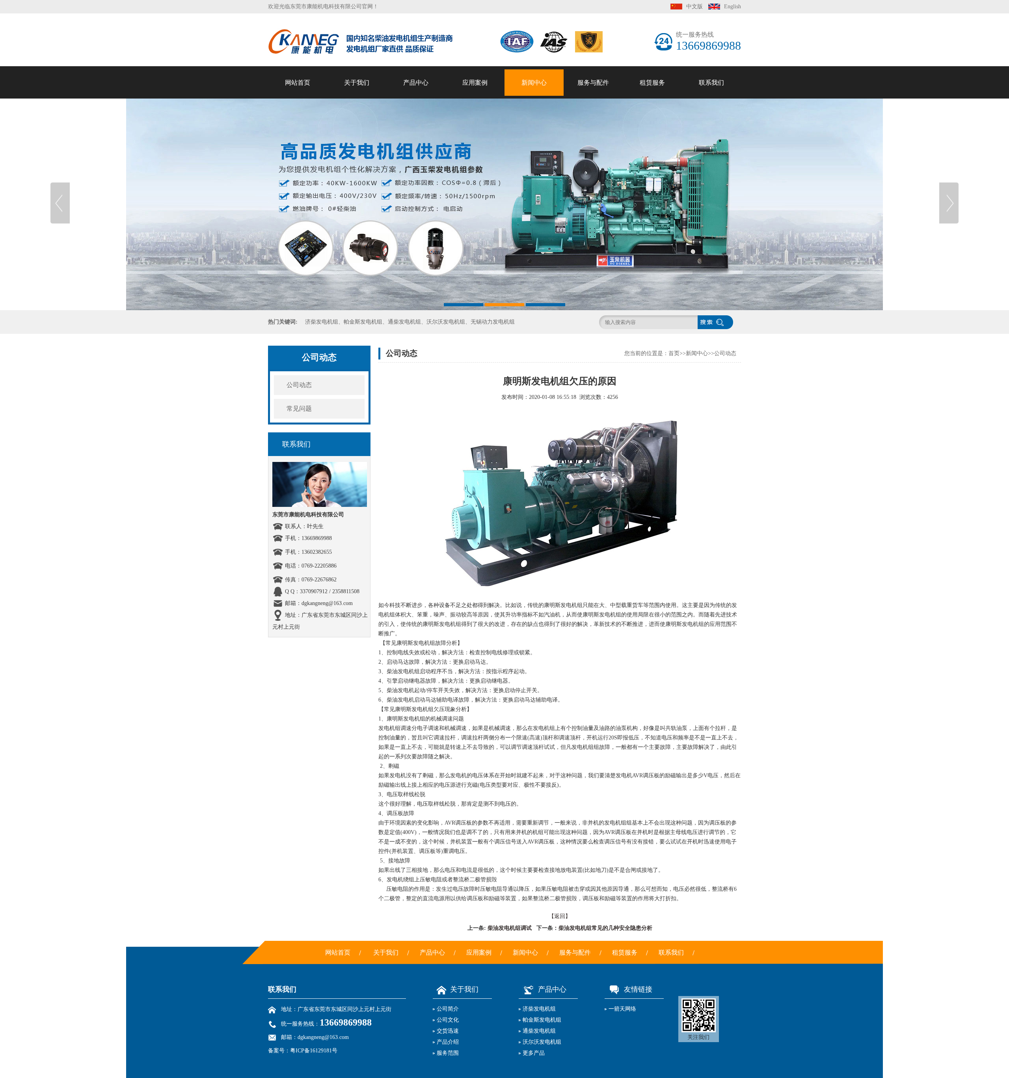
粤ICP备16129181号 (313, 1051)
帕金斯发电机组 (416, 135)
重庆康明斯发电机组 (416, 284)
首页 (673, 353)
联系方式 (711, 154)
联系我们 (711, 82)
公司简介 (357, 117)
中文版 (694, 6)
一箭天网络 (622, 1009)
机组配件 (593, 172)
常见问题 (534, 135)
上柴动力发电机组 (416, 265)
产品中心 (415, 82)
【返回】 (560, 916)
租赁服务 (652, 82)
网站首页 (297, 82)
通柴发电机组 (415, 154)
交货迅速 (357, 154)
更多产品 (534, 1053)
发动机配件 (593, 154)
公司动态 (534, 117)
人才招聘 (711, 117)
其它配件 (593, 191)
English (732, 6)
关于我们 (356, 82)
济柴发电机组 (415, 117)
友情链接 (638, 989)
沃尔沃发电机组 (416, 172)
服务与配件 (593, 82)
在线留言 (711, 135)
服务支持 (593, 117)
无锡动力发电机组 (416, 191)
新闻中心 (534, 82)
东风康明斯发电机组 (416, 228)
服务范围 (357, 191)
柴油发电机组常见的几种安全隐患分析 (605, 928)
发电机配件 (593, 135)
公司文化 (357, 135)
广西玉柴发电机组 (416, 246)
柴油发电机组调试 (509, 928)
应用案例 (475, 82)
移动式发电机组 (416, 209)
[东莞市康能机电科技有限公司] (504, 203)
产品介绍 (357, 172)
